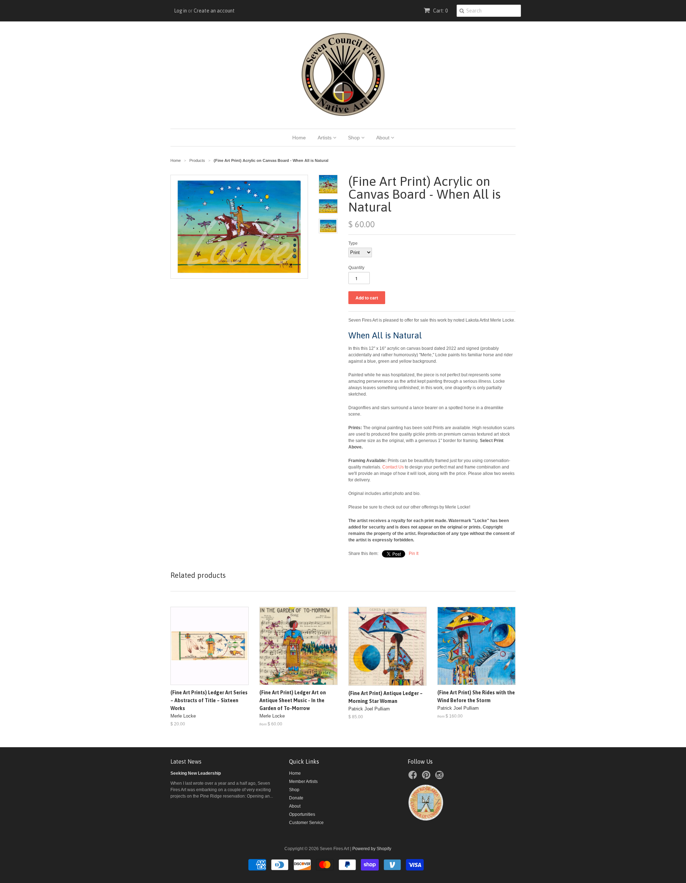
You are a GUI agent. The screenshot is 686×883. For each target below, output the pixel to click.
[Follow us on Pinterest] (427, 777)
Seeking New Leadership (195, 773)
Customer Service (306, 822)
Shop (354, 137)
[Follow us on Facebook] (413, 777)
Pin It (413, 553)
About (383, 137)
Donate (296, 797)
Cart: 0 (440, 11)
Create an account (214, 11)
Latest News (186, 761)
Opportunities (302, 814)
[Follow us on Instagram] (440, 777)
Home (299, 137)
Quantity (356, 267)
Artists (325, 137)
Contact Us (393, 467)
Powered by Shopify (371, 848)
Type (353, 243)
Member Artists (303, 781)
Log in (180, 11)
